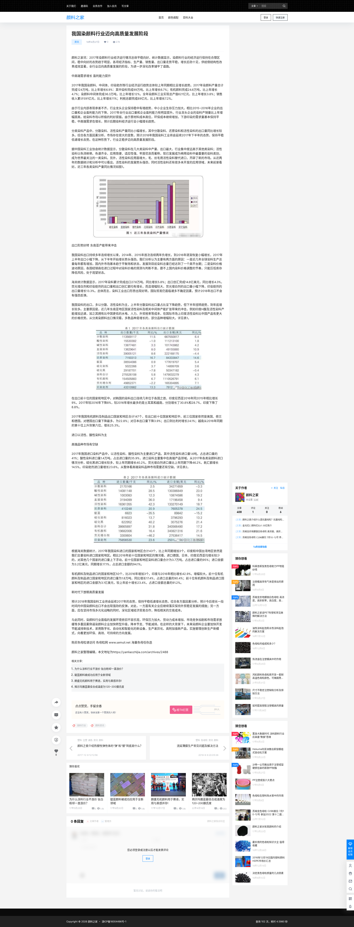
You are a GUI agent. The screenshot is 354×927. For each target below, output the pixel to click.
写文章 (125, 5)
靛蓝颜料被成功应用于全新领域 (92, 674)
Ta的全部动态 (260, 546)
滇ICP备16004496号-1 (114, 921)
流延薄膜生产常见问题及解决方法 (197, 746)
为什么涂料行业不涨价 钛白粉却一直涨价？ (99, 668)
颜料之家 (92, 921)
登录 (266, 17)
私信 (282, 488)
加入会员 (112, 5)
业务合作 (97, 5)
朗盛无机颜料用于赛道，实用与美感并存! (98, 680)
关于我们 (71, 5)
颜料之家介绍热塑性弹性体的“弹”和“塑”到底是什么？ (110, 746)
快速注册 (280, 17)
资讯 (76, 42)
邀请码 (84, 5)
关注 (276, 488)
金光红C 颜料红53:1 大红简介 (254, 525)
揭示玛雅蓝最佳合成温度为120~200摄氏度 (99, 686)
